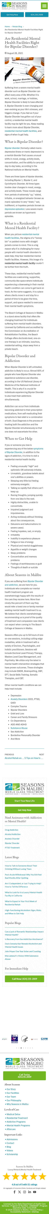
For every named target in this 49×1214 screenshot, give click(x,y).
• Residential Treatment (16, 1117)
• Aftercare (10, 1129)
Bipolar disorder (12, 148)
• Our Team (10, 1096)
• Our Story (10, 1089)
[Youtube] (34, 1192)
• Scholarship (11, 1154)
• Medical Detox (12, 1114)
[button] (44, 5)
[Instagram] (24, 1192)
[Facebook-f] (14, 1192)
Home (7, 26)
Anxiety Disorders (19, 699)
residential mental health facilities (21, 130)
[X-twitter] (19, 1192)
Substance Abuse (19, 727)
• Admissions (11, 1139)
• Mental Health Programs (17, 1125)
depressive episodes (14, 208)
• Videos (9, 1150)
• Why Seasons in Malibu (17, 1104)
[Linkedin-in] (29, 1192)
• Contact (9, 1143)
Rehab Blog (17, 26)
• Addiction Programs (15, 1121)
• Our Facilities (12, 1092)
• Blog (8, 1146)
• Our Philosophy (13, 1100)
